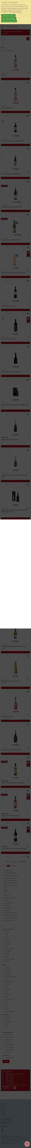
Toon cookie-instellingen (8, 18)
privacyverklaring (16, 12)
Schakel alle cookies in (8, 15)
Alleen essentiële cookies (9, 21)
